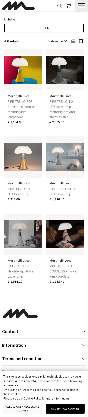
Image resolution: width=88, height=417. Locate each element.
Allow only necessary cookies (22, 408)
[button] (57, 41)
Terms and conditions (23, 358)
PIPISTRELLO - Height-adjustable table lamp (20, 271)
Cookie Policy (32, 398)
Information (14, 345)
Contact (10, 331)
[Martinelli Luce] (18, 6)
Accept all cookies (65, 408)
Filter (44, 28)
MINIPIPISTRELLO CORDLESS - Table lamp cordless (63, 271)
